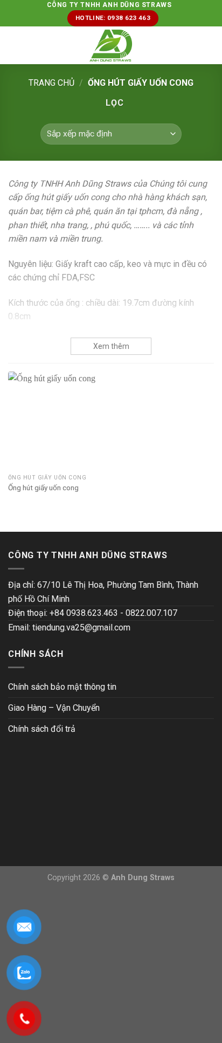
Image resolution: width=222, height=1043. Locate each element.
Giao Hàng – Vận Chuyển (54, 708)
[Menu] (14, 45)
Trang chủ (51, 83)
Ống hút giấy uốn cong (43, 487)
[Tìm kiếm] (210, 45)
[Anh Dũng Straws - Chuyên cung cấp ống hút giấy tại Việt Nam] (111, 45)
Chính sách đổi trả (41, 729)
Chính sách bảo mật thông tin (62, 687)
